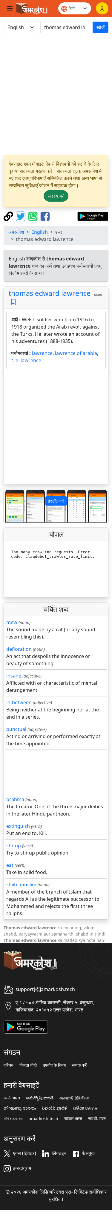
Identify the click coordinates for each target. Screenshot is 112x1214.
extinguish (18, 826)
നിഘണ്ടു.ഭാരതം (20, 1108)
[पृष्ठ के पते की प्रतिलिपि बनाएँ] (9, 215)
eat (9, 865)
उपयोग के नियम (54, 1065)
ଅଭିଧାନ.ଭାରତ (85, 1108)
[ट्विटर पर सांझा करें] (21, 215)
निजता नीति (28, 1065)
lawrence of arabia (76, 353)
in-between (19, 702)
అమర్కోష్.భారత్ (39, 1098)
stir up (13, 845)
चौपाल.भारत (73, 1118)
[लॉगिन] (102, 8)
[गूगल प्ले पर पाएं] (92, 215)
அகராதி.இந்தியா (74, 1098)
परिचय (8, 1065)
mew (11, 622)
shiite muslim (21, 884)
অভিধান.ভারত (13, 1118)
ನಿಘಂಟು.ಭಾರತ (54, 1108)
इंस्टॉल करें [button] (56, 501)
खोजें (100, 27)
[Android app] (26, 1026)
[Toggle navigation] (10, 8)
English (39, 232)
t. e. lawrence (26, 360)
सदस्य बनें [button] (56, 196)
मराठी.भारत (12, 1098)
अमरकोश (16, 232)
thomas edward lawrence (49, 293)
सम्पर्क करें (79, 1065)
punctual (16, 729)
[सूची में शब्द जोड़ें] (13, 302)
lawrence (42, 353)
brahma (15, 799)
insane (13, 675)
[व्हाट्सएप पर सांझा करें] (33, 215)
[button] (11, 505)
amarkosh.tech (43, 1118)
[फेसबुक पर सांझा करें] (45, 215)
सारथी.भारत (97, 1118)
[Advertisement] (56, 94)
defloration (19, 649)
